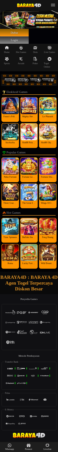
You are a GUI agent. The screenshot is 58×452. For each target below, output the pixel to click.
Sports (7, 63)
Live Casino (49, 52)
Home (7, 52)
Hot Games (21, 52)
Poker (35, 63)
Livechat (47, 449)
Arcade (21, 63)
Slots (35, 52)
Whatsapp (9, 449)
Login (14, 40)
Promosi (28, 449)
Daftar (14, 32)
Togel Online (47, 65)
